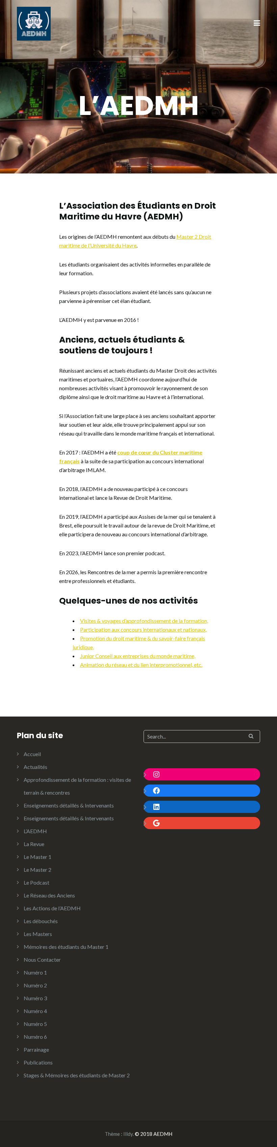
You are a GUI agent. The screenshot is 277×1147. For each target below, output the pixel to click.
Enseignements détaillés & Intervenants (69, 805)
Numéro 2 (35, 985)
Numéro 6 (35, 1036)
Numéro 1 (35, 972)
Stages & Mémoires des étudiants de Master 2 (77, 1075)
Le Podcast (36, 882)
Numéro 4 (35, 1011)
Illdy (128, 1134)
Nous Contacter (42, 959)
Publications (38, 1062)
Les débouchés (41, 921)
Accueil (32, 754)
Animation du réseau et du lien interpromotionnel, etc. (141, 664)
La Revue (34, 844)
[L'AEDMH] (34, 23)
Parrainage (36, 1049)
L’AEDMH (35, 831)
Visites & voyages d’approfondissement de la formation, (144, 620)
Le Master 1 (37, 856)
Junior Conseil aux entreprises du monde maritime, (137, 656)
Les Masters (38, 934)
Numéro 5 (35, 1024)
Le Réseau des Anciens (49, 895)
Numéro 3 (35, 998)
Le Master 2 (37, 869)
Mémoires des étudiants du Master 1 (66, 946)
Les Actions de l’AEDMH (52, 908)
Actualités (35, 767)
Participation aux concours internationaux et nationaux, (143, 629)
